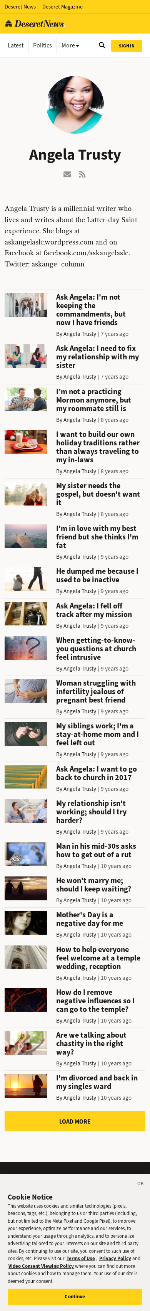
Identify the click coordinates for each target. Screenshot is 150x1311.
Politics (42, 45)
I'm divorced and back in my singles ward (97, 1082)
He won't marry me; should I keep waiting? (93, 884)
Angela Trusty (79, 334)
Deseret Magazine (62, 6)
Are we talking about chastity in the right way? (91, 1043)
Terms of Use (81, 1258)
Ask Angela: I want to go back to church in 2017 (96, 773)
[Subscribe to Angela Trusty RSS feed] (83, 174)
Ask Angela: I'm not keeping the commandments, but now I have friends (91, 310)
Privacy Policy (115, 1258)
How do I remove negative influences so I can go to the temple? (95, 1000)
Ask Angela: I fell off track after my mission (94, 610)
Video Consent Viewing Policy (41, 1266)
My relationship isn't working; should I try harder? (91, 812)
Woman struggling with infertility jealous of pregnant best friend (96, 691)
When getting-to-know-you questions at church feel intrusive (96, 648)
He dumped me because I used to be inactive (97, 575)
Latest (15, 45)
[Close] (140, 1184)
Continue (75, 1296)
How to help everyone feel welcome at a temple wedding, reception (98, 958)
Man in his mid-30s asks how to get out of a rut (96, 850)
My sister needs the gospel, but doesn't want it (98, 494)
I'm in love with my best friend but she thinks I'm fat (97, 537)
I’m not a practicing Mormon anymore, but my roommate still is (93, 400)
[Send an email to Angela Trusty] (67, 174)
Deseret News (20, 6)
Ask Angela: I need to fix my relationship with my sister (97, 357)
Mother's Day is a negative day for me (89, 919)
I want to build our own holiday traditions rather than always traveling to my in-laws (98, 447)
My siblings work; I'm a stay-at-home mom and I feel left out (97, 734)
